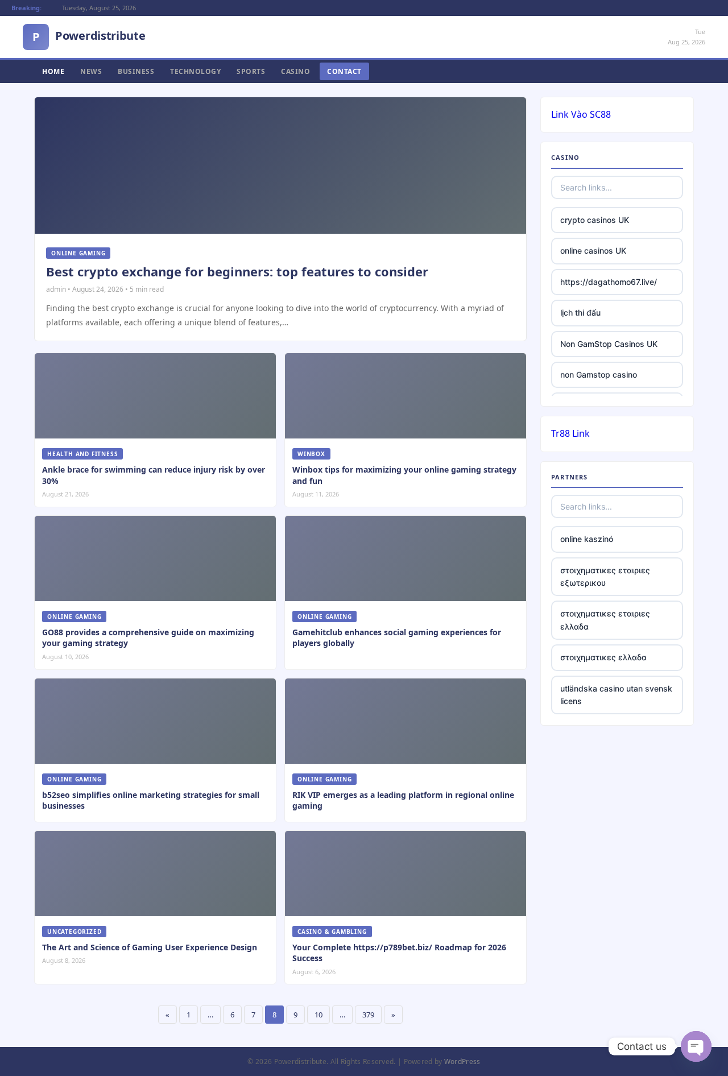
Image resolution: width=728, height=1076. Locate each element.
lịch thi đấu (580, 312)
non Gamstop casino (598, 374)
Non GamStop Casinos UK (608, 344)
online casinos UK (593, 250)
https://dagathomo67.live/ (608, 282)
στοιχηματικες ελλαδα (603, 657)
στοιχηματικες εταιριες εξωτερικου (605, 576)
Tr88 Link (570, 433)
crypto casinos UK (594, 220)
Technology (195, 71)
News (91, 71)
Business (136, 71)
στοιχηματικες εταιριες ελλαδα (605, 620)
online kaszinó (586, 539)
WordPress (462, 1061)
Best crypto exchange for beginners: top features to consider (237, 271)
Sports (251, 71)
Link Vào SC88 (581, 114)
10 (318, 1014)
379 (368, 1014)
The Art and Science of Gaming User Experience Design (149, 947)
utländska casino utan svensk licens (616, 695)
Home (53, 71)
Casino (295, 71)
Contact (344, 71)
